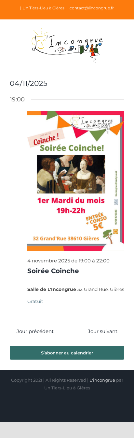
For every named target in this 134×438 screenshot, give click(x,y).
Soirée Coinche (53, 271)
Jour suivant (102, 331)
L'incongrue (102, 380)
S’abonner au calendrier (67, 352)
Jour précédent (35, 331)
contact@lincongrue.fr (92, 8)
